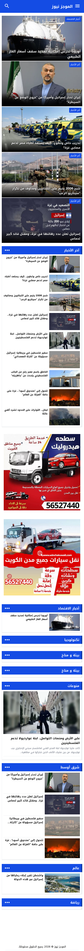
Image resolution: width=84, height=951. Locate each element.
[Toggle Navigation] (78, 6)
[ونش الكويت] (42, 472)
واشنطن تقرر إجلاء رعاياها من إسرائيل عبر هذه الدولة (24, 877)
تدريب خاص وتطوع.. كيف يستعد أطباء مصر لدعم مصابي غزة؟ (26, 278)
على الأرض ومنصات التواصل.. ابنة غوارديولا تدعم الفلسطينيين (29, 336)
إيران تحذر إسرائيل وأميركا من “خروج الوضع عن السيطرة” (27, 259)
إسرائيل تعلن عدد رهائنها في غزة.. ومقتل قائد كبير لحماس (27, 317)
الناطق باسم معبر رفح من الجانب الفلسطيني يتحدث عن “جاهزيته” (29, 374)
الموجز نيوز (62, 6)
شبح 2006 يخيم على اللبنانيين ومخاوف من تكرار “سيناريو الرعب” (26, 297)
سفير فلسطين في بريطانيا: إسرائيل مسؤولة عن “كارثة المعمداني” (27, 355)
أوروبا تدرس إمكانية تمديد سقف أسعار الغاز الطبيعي (29, 617)
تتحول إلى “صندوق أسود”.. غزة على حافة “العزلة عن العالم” (27, 393)
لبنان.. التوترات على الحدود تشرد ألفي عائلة (26, 412)
